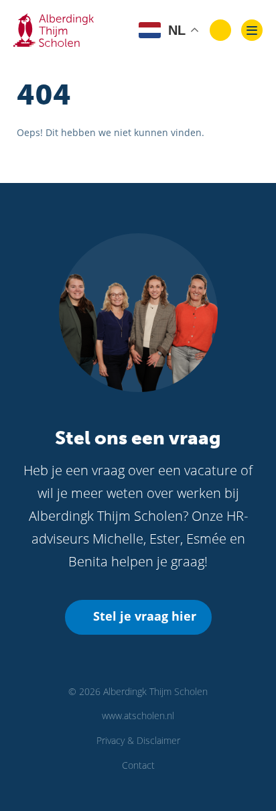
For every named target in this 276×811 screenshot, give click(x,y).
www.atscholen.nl (138, 715)
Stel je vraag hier (144, 616)
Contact (138, 765)
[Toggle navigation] (252, 30)
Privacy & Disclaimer (138, 740)
